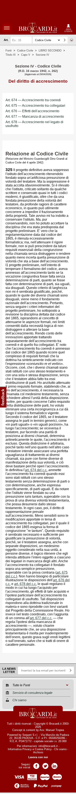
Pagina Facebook (36, 764)
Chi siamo (60, 749)
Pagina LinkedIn (54, 764)
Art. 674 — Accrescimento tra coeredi (33, 100)
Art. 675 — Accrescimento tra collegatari (35, 105)
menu (7, 28)
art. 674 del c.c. (36, 470)
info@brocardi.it (48, 746)
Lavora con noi (38, 757)
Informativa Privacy (20, 749)
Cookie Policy (43, 749)
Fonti (8, 50)
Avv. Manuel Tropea (51, 730)
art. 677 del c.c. (41, 618)
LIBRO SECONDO (50, 50)
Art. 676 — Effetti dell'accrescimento (32, 111)
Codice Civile (25, 50)
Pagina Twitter (45, 764)
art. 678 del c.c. (25, 584)
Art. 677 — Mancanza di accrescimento (34, 116)
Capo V (25, 54)
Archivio (38, 752)
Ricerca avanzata (71, 40)
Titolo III (10, 54)
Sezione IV (42, 54)
